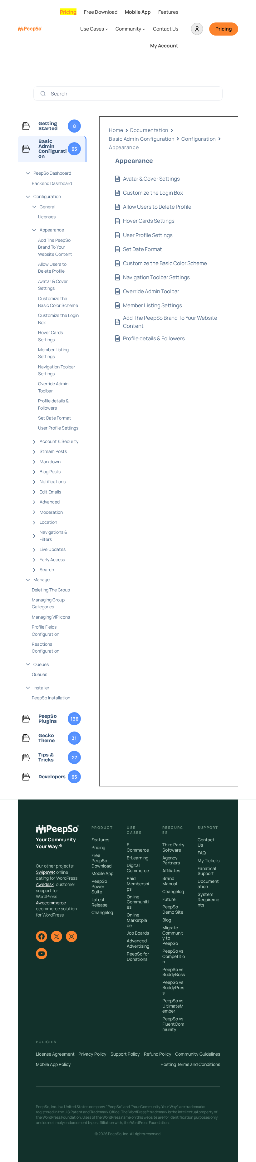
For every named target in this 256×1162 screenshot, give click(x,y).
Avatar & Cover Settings (53, 284)
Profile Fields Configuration (45, 630)
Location (48, 522)
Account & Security (59, 441)
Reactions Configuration (45, 647)
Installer (41, 688)
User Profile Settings (58, 428)
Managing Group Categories (48, 603)
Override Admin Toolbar (53, 387)
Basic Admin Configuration (142, 138)
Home (116, 130)
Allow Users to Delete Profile (52, 267)
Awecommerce (51, 903)
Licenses (47, 217)
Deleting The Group (51, 590)
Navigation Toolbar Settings (56, 370)
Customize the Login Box (58, 318)
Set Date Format (54, 418)
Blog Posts (50, 471)
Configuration (47, 196)
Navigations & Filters (53, 535)
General (47, 207)
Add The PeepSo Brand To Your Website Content (55, 247)
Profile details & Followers (53, 404)
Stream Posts (53, 451)
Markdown (50, 461)
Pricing (223, 28)
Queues (41, 664)
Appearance (52, 230)
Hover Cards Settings (50, 335)
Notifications (53, 481)
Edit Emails (50, 492)
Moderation (51, 512)
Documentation (149, 130)
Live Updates (53, 549)
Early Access (52, 559)
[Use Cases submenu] (106, 28)
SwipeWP (45, 872)
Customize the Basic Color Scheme (58, 301)
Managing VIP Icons (51, 617)
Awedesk (45, 884)
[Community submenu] (143, 28)
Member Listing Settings (53, 353)
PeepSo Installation (51, 698)
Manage (41, 579)
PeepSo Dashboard (52, 173)
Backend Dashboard (52, 183)
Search (47, 569)
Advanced (50, 502)
